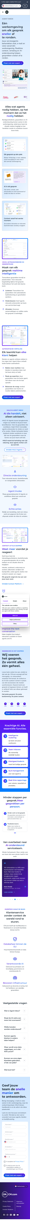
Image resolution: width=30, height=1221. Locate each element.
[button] (6, 1157)
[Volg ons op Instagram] (7, 1215)
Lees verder (8, 892)
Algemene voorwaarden (20, 1202)
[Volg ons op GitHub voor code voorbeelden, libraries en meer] (4, 1215)
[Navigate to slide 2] (12, 899)
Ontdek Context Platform (12, 584)
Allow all (15, 615)
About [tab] (24, 601)
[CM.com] (6, 12)
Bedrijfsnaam (9, 1139)
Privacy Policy (19, 1161)
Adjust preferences (15, 619)
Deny (15, 623)
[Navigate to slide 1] (10, 899)
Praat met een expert (12, 63)
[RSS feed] (14, 1215)
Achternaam (9, 1132)
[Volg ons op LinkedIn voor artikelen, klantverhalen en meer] (10, 1215)
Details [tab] (15, 601)
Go (25, 6)
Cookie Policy (7, 1206)
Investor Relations (8, 1209)
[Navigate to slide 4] (17, 899)
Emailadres (8, 1147)
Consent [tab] (5, 601)
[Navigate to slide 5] (20, 899)
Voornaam (8, 1124)
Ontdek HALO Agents (14, 450)
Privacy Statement (8, 1201)
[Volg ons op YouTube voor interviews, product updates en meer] (17, 1215)
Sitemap (18, 1206)
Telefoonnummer (10, 1154)
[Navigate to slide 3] (15, 899)
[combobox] (11, 6)
